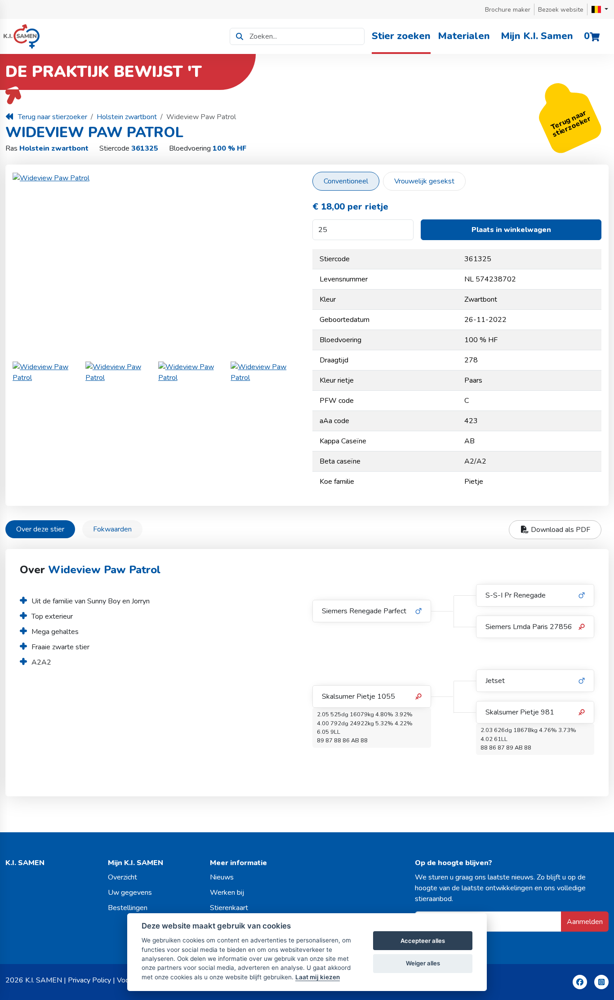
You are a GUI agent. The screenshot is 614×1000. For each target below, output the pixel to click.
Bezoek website (560, 9)
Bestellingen (127, 908)
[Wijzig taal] (600, 9)
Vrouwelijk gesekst (424, 181)
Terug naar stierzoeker (52, 117)
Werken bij (227, 892)
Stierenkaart (229, 908)
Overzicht (122, 877)
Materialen (464, 36)
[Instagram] (601, 982)
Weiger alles (423, 963)
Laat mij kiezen (317, 977)
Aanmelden (585, 922)
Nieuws (222, 877)
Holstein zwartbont (127, 117)
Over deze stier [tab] (40, 529)
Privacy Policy (89, 980)
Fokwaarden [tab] (112, 529)
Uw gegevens (130, 892)
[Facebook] (580, 982)
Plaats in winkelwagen (511, 230)
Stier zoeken (401, 36)
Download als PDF (559, 530)
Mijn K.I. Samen (537, 36)
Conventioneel (346, 181)
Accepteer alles (422, 940)
